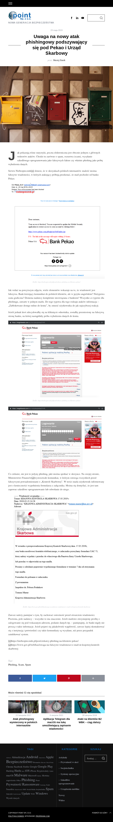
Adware (8, 758)
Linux (51, 771)
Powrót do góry (99, 813)
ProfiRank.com (43, 816)
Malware (20, 774)
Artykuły (63, 757)
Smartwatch (18, 789)
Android (32, 756)
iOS (27, 770)
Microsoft (32, 775)
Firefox (26, 766)
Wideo (62, 800)
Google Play (45, 766)
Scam (21, 664)
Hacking (10, 770)
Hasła (17, 770)
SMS (24, 789)
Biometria (37, 762)
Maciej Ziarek (59, 60)
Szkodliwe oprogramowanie (66, 781)
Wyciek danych (12, 798)
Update (26, 793)
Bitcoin (43, 762)
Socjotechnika (40, 789)
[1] (32, 170)
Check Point (49, 762)
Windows (42, 793)
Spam (28, 664)
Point (38, 780)
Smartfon (10, 789)
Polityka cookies (16, 816)
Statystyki (9, 794)
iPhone (33, 770)
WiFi (33, 794)
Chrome (9, 766)
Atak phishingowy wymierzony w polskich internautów (23, 722)
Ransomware (31, 784)
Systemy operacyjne (70, 774)
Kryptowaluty (43, 770)
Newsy (62, 795)
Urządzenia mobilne (70, 789)
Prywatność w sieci (69, 762)
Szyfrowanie (17, 794)
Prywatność (13, 784)
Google (33, 766)
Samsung (42, 785)
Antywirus (42, 758)
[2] (33, 477)
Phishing (12, 664)
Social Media (31, 789)
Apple (50, 757)
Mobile (39, 776)
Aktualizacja (18, 757)
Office (18, 780)
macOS (10, 775)
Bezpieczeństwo (19, 761)
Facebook (18, 766)
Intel (23, 771)
